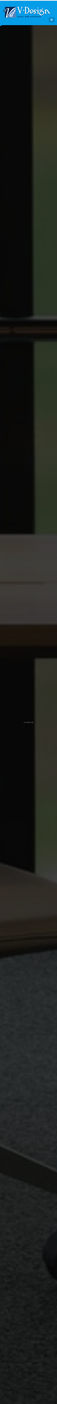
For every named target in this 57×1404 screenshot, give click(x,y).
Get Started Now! (28, 731)
